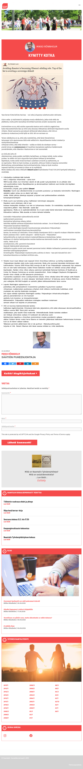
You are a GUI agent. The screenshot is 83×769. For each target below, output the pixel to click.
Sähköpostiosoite (8, 426)
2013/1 (6, 688)
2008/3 (32, 685)
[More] (35, 363)
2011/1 (6, 702)
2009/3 (6, 711)
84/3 (57, 692)
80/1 (56, 711)
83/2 (56, 695)
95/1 (31, 711)
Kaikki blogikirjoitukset (20, 373)
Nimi (4, 418)
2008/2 (32, 688)
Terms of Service (60, 434)
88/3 (57, 685)
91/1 (30, 718)
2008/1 (31, 692)
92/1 (31, 715)
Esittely (41, 480)
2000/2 (32, 705)
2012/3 (6, 692)
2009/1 (6, 718)
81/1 (56, 708)
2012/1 (6, 698)
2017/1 (6, 685)
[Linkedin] (27, 363)
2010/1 (6, 708)
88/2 (57, 688)
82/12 (57, 702)
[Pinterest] (20, 363)
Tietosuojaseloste (75, 765)
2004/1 (31, 698)
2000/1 (31, 708)
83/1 (56, 698)
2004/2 (32, 695)
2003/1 (31, 702)
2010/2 (6, 705)
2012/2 (6, 695)
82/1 (56, 705)
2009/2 (6, 715)
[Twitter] (12, 363)
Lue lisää (7, 504)
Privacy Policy (45, 434)
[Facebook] (5, 363)
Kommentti (6, 393)
